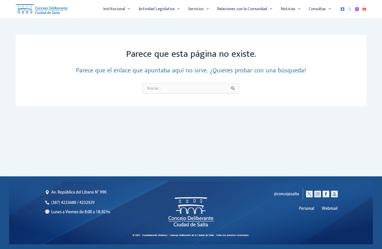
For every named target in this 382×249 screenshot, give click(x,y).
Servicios (196, 9)
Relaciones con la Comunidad (242, 9)
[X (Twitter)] (350, 9)
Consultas (317, 9)
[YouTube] (364, 9)
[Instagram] (357, 9)
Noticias (288, 9)
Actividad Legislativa (157, 9)
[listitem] (330, 208)
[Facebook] (342, 9)
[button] (127, 9)
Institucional (114, 9)
